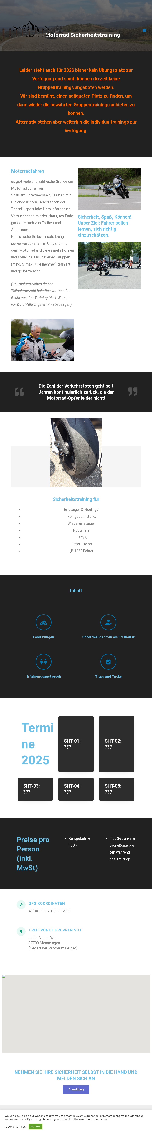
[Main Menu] (144, 30)
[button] (76, 1089)
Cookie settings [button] (16, 1126)
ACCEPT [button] (35, 1126)
